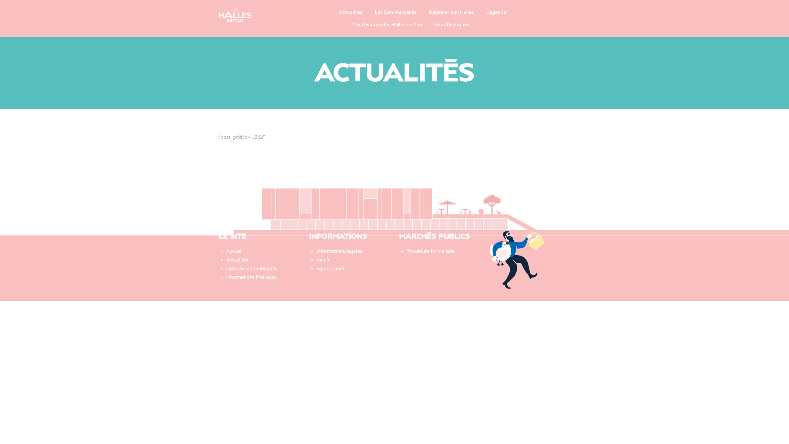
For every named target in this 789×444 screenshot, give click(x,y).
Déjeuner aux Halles (451, 12)
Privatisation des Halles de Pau (386, 24)
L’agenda (496, 12)
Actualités (350, 12)
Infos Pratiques (451, 24)
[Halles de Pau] (235, 15)
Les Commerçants (395, 12)
